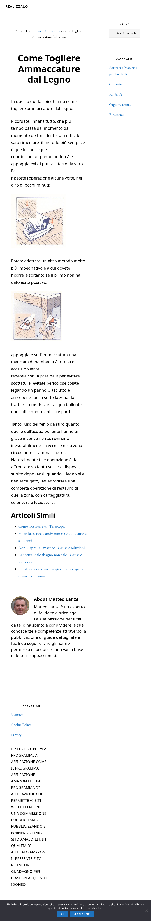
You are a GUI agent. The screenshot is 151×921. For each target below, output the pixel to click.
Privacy (16, 735)
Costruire (116, 84)
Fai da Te (115, 94)
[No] (146, 910)
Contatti (17, 714)
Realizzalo (17, 6)
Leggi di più (82, 914)
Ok (63, 914)
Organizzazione (120, 104)
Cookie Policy (21, 724)
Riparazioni (117, 115)
